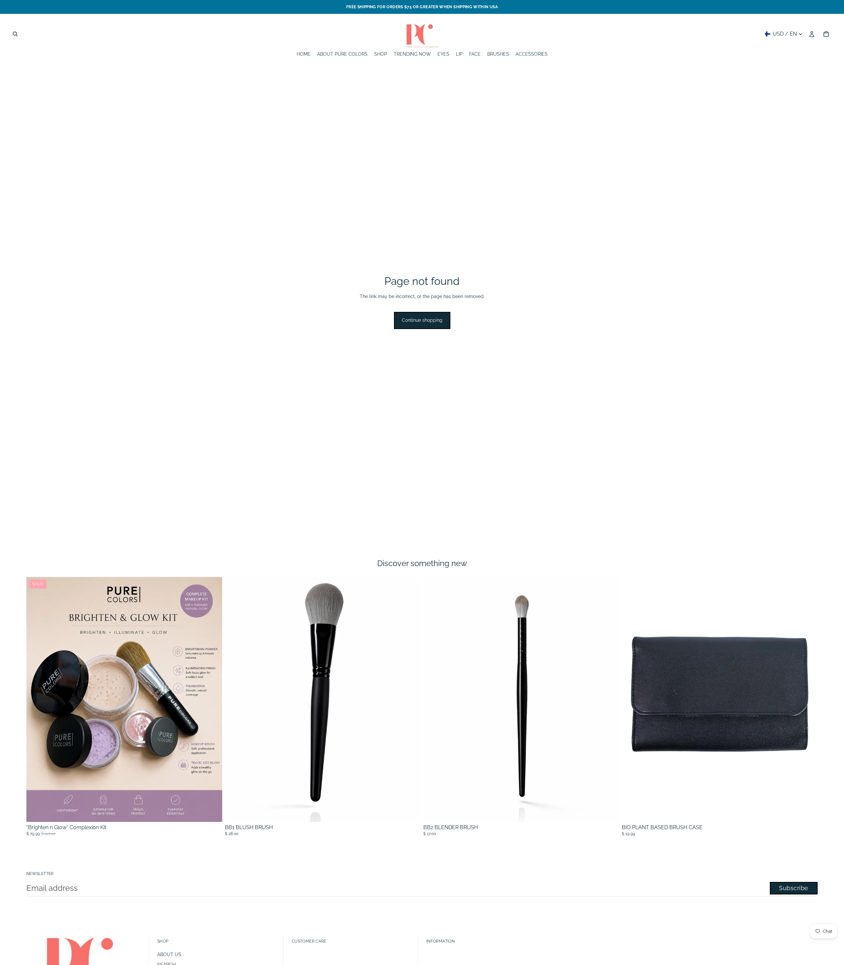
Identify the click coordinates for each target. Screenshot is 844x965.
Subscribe (793, 888)
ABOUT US (169, 954)
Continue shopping (422, 320)
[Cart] (826, 34)
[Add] (410, 812)
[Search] (15, 34)
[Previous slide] (632, 699)
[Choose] (212, 812)
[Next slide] (808, 699)
